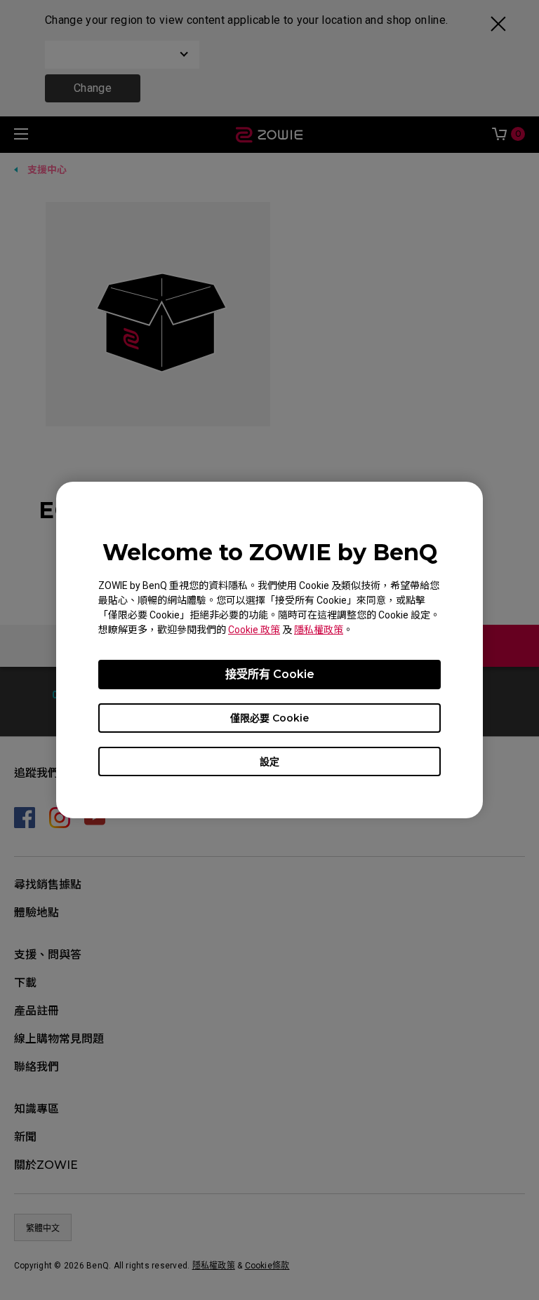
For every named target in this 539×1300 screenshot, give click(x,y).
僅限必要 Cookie (269, 718)
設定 (269, 761)
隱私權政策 (318, 629)
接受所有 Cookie (269, 674)
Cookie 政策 (254, 629)
